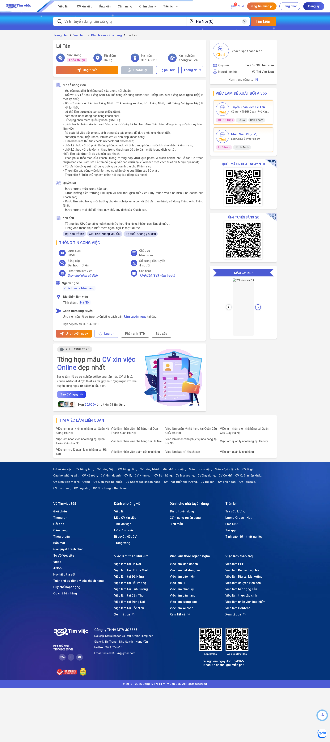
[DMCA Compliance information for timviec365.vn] (83, 672)
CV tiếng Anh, (84, 469)
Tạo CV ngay (69, 394)
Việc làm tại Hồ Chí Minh (131, 570)
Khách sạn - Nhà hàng (79, 288)
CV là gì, (247, 469)
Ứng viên (105, 6)
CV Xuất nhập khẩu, (248, 475)
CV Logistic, (82, 488)
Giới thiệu (60, 511)
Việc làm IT (177, 583)
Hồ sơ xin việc (124, 530)
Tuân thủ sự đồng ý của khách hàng (78, 580)
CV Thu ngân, (227, 482)
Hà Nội (85, 302)
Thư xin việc (122, 524)
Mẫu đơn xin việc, (174, 469)
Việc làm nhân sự (182, 589)
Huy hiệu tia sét (64, 574)
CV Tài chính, (62, 488)
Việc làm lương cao (183, 601)
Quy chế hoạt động (66, 587)
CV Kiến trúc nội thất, (108, 482)
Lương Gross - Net (238, 517)
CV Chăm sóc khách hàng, (143, 482)
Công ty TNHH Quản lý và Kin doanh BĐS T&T (249, 111)
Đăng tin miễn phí (261, 6)
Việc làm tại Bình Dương (131, 589)
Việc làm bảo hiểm (183, 576)
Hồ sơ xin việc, (63, 469)
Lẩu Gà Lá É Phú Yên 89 (245, 138)
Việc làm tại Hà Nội (127, 564)
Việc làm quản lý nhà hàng (237, 452)
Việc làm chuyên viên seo (243, 583)
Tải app (230, 530)
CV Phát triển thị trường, (181, 482)
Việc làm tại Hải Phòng (130, 583)
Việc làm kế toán (181, 608)
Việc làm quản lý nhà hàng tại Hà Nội (244, 441)
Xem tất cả (122, 614)
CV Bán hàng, (163, 475)
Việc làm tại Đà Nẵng (129, 576)
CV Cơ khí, (225, 475)
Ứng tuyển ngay (135, 316)
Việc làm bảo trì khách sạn (182, 452)
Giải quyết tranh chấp (68, 549)
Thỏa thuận (61, 536)
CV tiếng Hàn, (127, 469)
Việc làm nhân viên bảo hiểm (245, 601)
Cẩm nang (125, 6)
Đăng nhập (290, 6)
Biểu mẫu (176, 524)
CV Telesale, (247, 482)
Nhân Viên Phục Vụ (244, 134)
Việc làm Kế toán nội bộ (242, 570)
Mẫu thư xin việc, (200, 469)
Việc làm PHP (234, 564)
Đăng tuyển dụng (182, 511)
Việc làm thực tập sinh (241, 595)
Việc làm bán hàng (183, 595)
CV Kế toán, (90, 475)
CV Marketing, (185, 475)
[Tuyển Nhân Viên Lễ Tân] (222, 109)
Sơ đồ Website (63, 555)
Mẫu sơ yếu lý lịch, (227, 469)
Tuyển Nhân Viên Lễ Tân (248, 107)
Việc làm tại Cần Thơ (129, 595)
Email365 (232, 524)
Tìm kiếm (263, 21)
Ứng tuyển (90, 70)
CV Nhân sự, (143, 475)
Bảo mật (59, 543)
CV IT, (128, 475)
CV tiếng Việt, (106, 469)
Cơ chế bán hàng (65, 593)
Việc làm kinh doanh (184, 564)
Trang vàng (122, 543)
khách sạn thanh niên (247, 51)
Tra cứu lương (235, 511)
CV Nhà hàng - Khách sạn (110, 488)
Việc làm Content (237, 608)
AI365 (57, 568)
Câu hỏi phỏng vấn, (66, 475)
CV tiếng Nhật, (150, 469)
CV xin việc (84, 6)
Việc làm (64, 6)
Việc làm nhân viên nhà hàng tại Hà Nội (136, 441)
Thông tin (190, 70)
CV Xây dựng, (207, 475)
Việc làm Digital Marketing (244, 576)
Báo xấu (161, 333)
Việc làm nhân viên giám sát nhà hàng (135, 452)
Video (57, 561)
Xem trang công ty (241, 79)
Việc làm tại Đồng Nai (129, 601)
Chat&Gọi (140, 70)
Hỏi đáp (58, 524)
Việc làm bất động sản (185, 570)
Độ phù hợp (167, 70)
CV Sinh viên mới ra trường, (72, 482)
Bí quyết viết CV (125, 536)
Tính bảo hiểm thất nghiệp (244, 536)
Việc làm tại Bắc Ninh (129, 608)
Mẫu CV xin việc (125, 517)
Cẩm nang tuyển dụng (185, 517)
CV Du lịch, (208, 482)
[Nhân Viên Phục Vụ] (222, 136)
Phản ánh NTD (135, 333)
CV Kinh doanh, (111, 475)
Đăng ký (313, 6)
